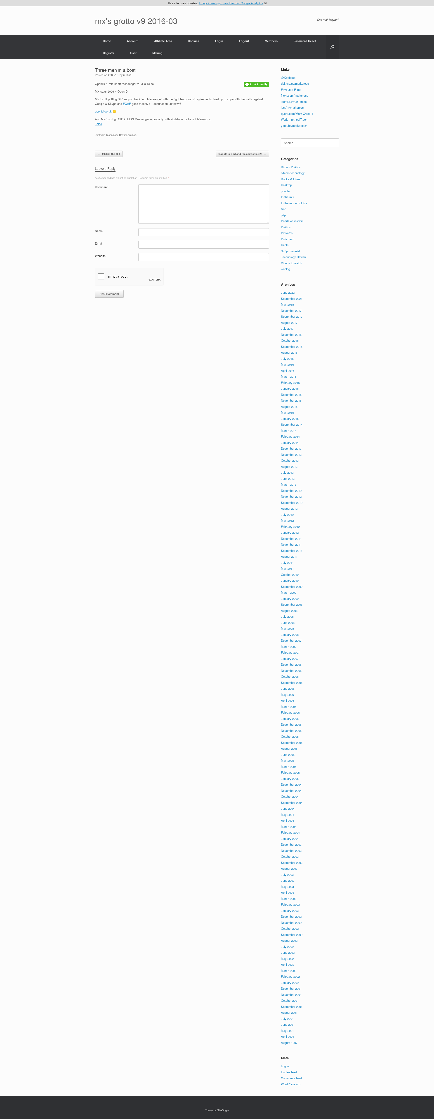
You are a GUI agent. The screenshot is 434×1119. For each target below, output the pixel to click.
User (133, 53)
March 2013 (288, 484)
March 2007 (288, 646)
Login (219, 41)
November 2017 (291, 310)
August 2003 (289, 868)
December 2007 (291, 640)
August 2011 (289, 556)
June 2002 (288, 952)
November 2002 (291, 922)
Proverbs (287, 233)
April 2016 (287, 370)
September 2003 (291, 862)
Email (98, 243)
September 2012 (291, 502)
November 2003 (291, 850)
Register (108, 53)
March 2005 (288, 766)
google (285, 191)
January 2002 (290, 982)
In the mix (287, 197)
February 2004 (290, 832)
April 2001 (287, 1036)
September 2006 (291, 682)
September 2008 (291, 604)
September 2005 (291, 742)
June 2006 (288, 688)
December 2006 (291, 664)
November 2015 (291, 400)
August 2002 (289, 940)
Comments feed (291, 1078)
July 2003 (287, 874)
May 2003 (287, 886)
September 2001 (291, 1006)
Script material (290, 251)
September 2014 (291, 424)
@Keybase (288, 77)
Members (271, 41)
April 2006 (287, 700)
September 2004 (291, 802)
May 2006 (287, 694)
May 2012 (287, 520)
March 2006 (288, 706)
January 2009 (290, 598)
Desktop (286, 185)
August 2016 (289, 352)
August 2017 (289, 322)
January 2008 (290, 634)
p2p (283, 215)
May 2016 (287, 364)
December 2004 (291, 784)
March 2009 (288, 592)
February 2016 (290, 382)
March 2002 (288, 970)
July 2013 (287, 472)
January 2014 (290, 442)
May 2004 (287, 814)
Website (100, 256)
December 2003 (291, 844)
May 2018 (287, 304)
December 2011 (291, 538)
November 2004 (291, 790)
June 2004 (288, 808)
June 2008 (288, 622)
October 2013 (290, 460)
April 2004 (287, 820)
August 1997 (289, 1042)
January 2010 (290, 580)
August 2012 (289, 508)
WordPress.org (290, 1084)
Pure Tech (287, 239)
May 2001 (287, 1030)
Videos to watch (291, 263)
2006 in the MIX (108, 154)
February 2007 (290, 652)
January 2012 (290, 532)
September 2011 (291, 550)
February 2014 (290, 436)
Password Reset (304, 41)
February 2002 (290, 976)
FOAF (127, 103)
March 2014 (288, 430)
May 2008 (287, 628)
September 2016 (291, 346)
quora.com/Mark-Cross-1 (297, 113)
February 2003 (290, 904)
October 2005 (290, 736)
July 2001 (287, 1018)
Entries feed (289, 1072)
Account (132, 41)
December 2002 (291, 916)
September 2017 (291, 316)
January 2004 (290, 838)
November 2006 (291, 670)
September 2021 (291, 298)
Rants (285, 245)
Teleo (98, 124)
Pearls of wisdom (292, 221)
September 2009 (291, 586)
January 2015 (290, 418)
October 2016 (290, 340)
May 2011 (287, 568)
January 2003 (290, 910)
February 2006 (290, 712)
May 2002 (287, 958)
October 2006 (290, 676)
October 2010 (290, 574)
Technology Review (116, 135)
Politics (286, 227)
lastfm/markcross (292, 107)
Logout (244, 41)
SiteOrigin (223, 1110)
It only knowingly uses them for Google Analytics (231, 3)
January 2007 (290, 658)
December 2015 (291, 394)
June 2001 (288, 1024)
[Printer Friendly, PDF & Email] (256, 84)
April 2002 (287, 964)
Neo (283, 209)
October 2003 (290, 856)
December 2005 (291, 724)
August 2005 (289, 748)
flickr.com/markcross (294, 95)
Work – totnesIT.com (294, 119)
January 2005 (290, 778)
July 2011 (287, 562)
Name (99, 231)
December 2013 (291, 448)
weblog (132, 135)
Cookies (193, 41)
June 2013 (288, 478)
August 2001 (289, 1012)
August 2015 (289, 406)
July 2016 (287, 358)
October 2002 (290, 928)
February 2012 (290, 526)
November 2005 (291, 730)
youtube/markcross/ (294, 125)
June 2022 (288, 292)
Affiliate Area (163, 41)
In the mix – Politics (294, 203)
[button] (332, 47)
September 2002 (291, 934)
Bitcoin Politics (291, 167)
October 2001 (290, 1000)
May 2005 (287, 760)
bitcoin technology (293, 173)
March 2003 (288, 898)
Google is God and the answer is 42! (242, 154)
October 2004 (290, 796)
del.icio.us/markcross (295, 83)
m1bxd (127, 75)
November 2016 (291, 334)
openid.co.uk (103, 111)
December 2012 (291, 490)
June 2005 (288, 754)
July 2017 (287, 328)
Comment (102, 187)
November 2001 (291, 994)
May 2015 (287, 412)
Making (157, 53)
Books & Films (290, 179)
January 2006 (290, 718)
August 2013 (289, 466)
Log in (285, 1066)
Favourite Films (291, 89)
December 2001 (291, 988)
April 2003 (287, 892)
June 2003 (288, 880)
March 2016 (288, 376)
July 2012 (287, 514)
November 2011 (291, 544)
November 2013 (291, 454)
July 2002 (287, 946)
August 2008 (289, 610)
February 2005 (290, 772)
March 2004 (288, 826)
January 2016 (290, 388)
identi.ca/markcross (294, 101)
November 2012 (291, 496)
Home (107, 41)
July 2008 (287, 616)
